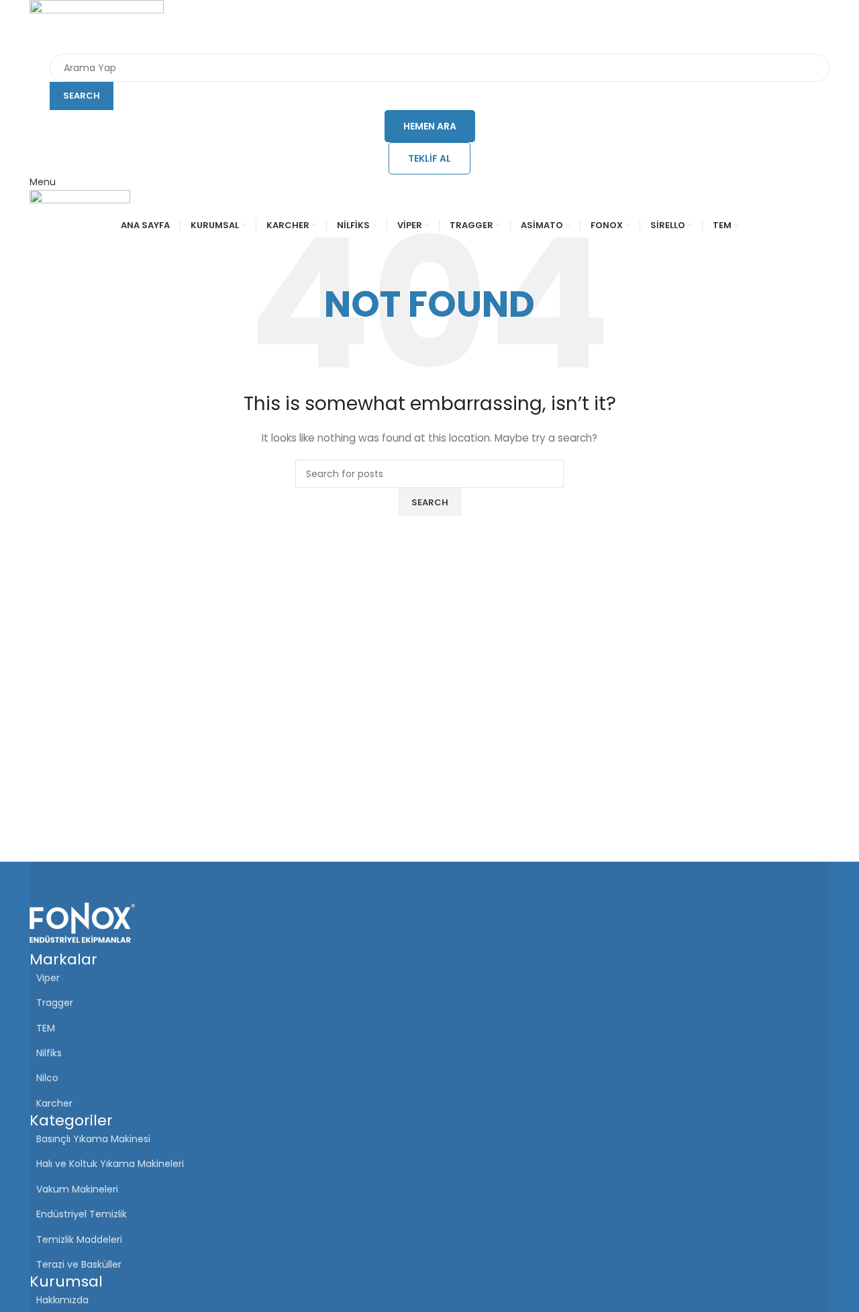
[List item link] (429, 1300)
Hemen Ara (429, 126)
